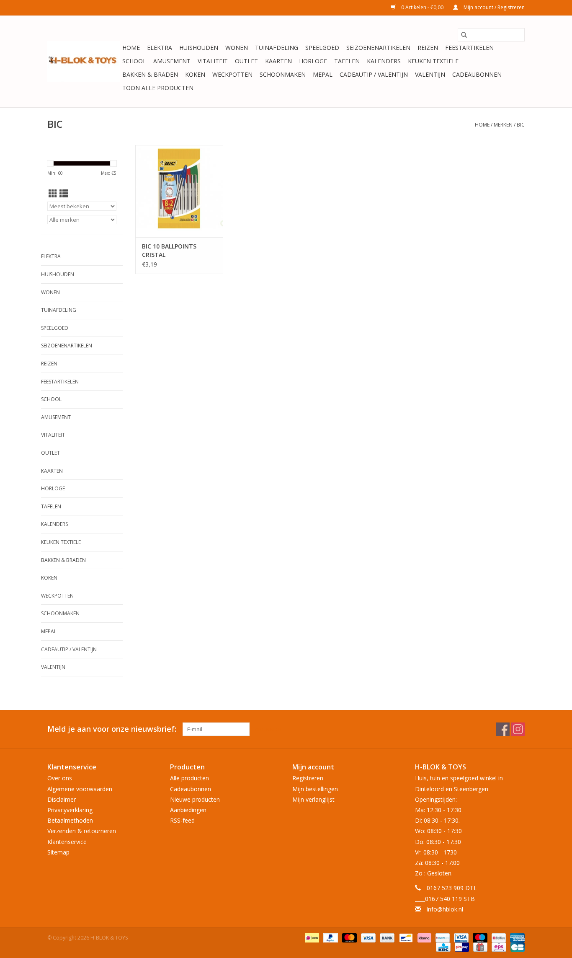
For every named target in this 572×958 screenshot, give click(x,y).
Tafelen (347, 61)
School (134, 61)
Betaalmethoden (70, 820)
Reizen (427, 48)
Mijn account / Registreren (493, 7)
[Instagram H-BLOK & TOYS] (518, 729)
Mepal (322, 74)
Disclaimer (61, 799)
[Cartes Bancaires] (516, 946)
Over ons (59, 778)
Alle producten (189, 778)
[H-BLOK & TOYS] (83, 61)
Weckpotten (232, 74)
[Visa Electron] (460, 937)
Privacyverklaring (70, 810)
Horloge (313, 61)
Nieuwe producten (195, 799)
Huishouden (198, 48)
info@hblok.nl (445, 909)
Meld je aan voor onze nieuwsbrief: (111, 729)
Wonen (236, 48)
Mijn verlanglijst (313, 799)
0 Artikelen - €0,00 (422, 7)
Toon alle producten (157, 88)
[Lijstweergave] (63, 193)
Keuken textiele (433, 61)
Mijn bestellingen (315, 789)
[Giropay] (461, 946)
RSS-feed (182, 820)
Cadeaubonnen (477, 74)
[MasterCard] (348, 937)
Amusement (172, 61)
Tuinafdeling (276, 48)
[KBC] (442, 946)
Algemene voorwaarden (79, 789)
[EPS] (498, 946)
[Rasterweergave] (53, 193)
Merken (503, 124)
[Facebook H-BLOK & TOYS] (503, 729)
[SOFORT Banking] (424, 937)
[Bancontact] (405, 937)
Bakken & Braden (150, 74)
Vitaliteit (213, 61)
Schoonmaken (283, 74)
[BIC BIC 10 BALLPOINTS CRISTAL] (179, 191)
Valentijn (430, 74)
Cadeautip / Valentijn (374, 74)
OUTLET (246, 61)
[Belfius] (498, 937)
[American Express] (516, 937)
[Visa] (367, 937)
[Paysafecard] (442, 937)
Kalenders (384, 61)
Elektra (159, 48)
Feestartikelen (469, 48)
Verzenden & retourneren (81, 831)
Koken (195, 74)
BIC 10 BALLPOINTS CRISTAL (169, 250)
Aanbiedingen (188, 810)
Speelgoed (322, 48)
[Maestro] (479, 937)
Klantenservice (67, 842)
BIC (521, 124)
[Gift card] (479, 946)
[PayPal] (329, 937)
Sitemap (58, 852)
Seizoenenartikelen (378, 48)
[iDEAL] (311, 937)
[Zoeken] (464, 34)
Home (131, 48)
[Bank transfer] (386, 937)
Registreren (307, 778)
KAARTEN (278, 61)
